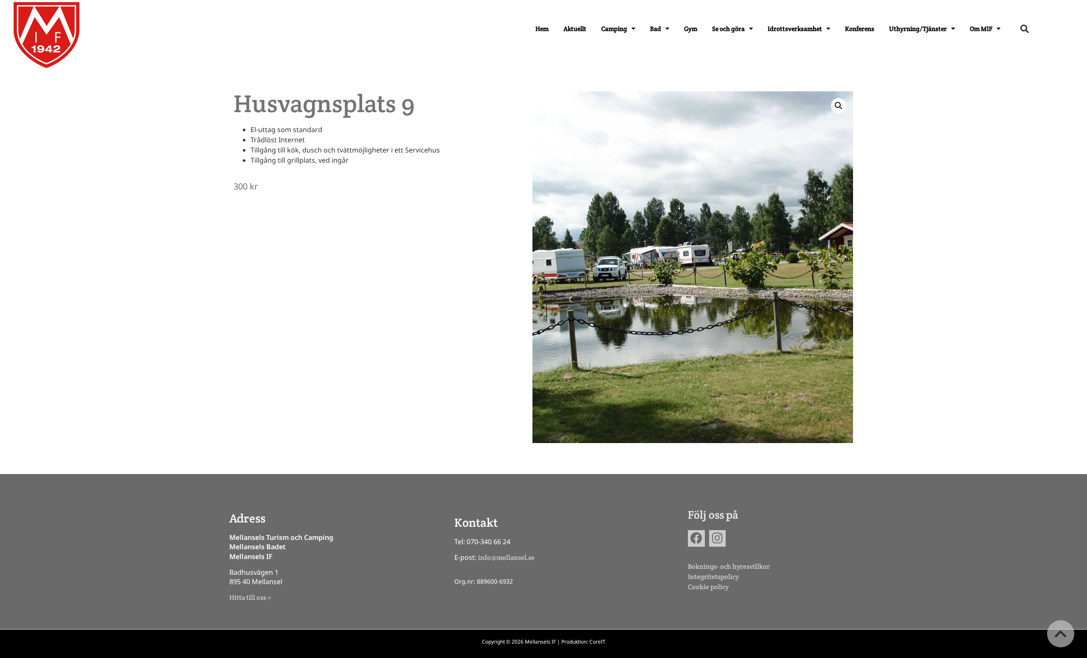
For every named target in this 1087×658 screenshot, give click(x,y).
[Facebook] (696, 538)
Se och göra (728, 29)
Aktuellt (574, 29)
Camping (614, 29)
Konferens (859, 29)
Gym (690, 29)
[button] (1024, 28)
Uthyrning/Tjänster (918, 29)
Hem (542, 29)
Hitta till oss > (250, 597)
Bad (655, 29)
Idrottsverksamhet (795, 29)
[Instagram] (717, 538)
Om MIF (981, 29)
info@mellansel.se (506, 557)
